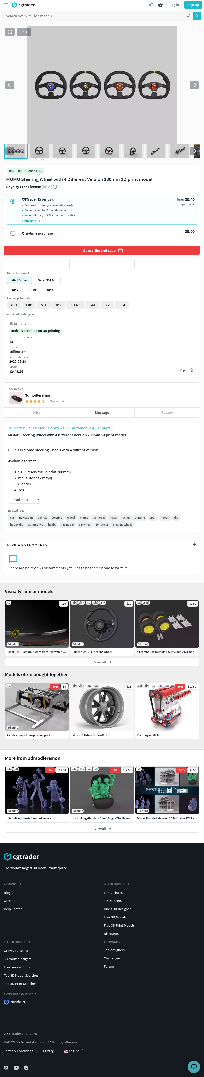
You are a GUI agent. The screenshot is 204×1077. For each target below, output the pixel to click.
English (72, 1051)
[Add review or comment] (194, 545)
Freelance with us (17, 967)
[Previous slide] (9, 85)
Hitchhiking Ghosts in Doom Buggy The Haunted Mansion (108, 818)
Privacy (48, 1051)
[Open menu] (6, 5)
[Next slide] (194, 85)
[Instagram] (26, 1067)
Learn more (29, 221)
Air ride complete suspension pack (28, 735)
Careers (9, 900)
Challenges (112, 958)
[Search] (197, 16)
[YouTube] (16, 1068)
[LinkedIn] (6, 1068)
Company (10, 884)
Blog (7, 892)
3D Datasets (113, 900)
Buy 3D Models (114, 884)
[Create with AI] (150, 5)
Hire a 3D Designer (117, 909)
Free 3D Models (115, 917)
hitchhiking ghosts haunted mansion (30, 818)
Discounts (111, 933)
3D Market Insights (17, 959)
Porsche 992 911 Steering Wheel (92, 652)
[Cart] (160, 5)
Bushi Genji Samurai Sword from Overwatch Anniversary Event (46, 652)
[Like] (36, 264)
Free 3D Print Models (119, 925)
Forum (109, 966)
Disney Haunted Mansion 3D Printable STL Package (169, 818)
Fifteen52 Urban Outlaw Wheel (91, 735)
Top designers (114, 950)
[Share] (167, 264)
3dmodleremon (38, 395)
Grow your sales (16, 950)
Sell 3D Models (15, 942)
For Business (113, 892)
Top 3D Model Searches (21, 975)
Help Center (13, 909)
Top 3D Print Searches (20, 983)
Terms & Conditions (18, 1051)
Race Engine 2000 (148, 735)
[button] (188, 16)
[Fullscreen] (10, 32)
